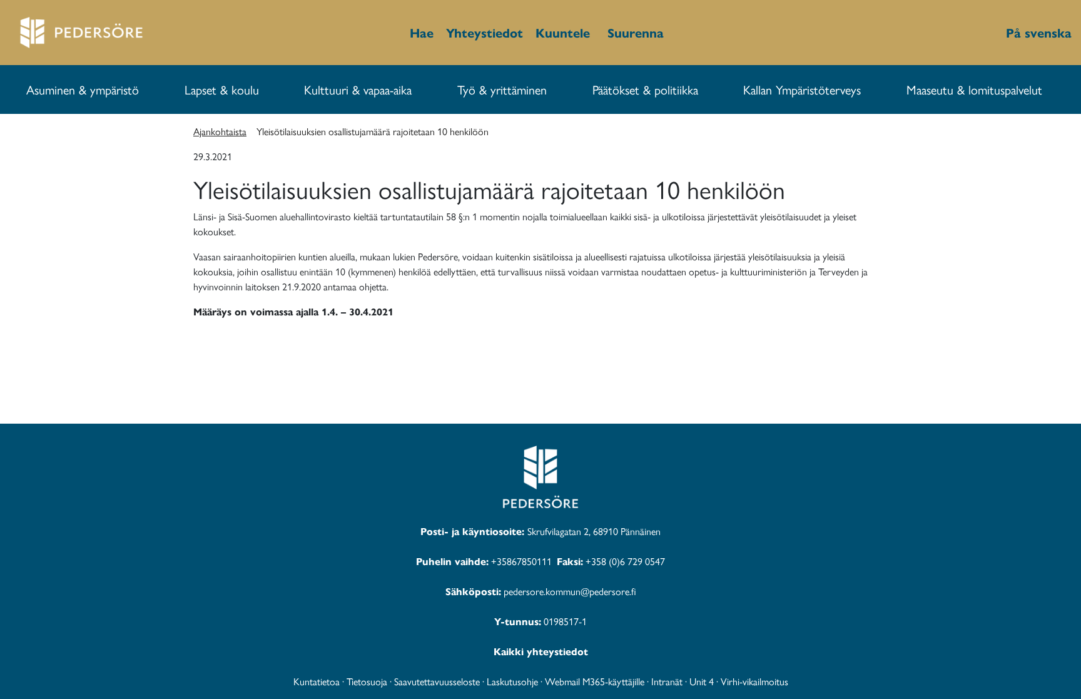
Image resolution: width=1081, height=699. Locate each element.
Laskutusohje (512, 681)
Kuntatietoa (316, 681)
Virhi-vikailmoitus (754, 681)
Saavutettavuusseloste (437, 681)
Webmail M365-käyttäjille (594, 681)
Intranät (667, 681)
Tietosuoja (367, 681)
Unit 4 (701, 681)
